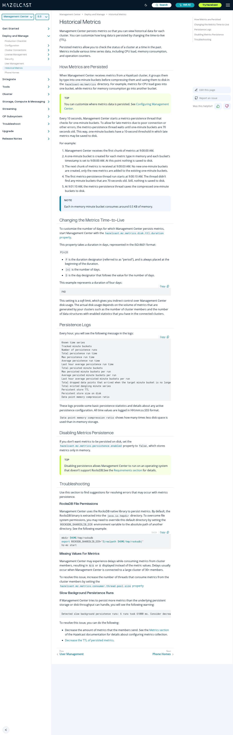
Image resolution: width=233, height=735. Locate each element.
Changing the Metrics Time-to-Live (211, 24)
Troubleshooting (202, 39)
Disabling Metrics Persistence (209, 34)
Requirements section (128, 470)
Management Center (70, 14)
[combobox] (162, 5)
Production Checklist (15, 41)
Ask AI (187, 5)
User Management (14, 64)
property (102, 586)
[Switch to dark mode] (146, 5)
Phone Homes (12, 73)
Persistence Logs (202, 29)
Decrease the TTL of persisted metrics (89, 640)
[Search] (162, 5)
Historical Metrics (14, 68)
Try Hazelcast (210, 5)
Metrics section (159, 630)
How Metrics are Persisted (207, 19)
